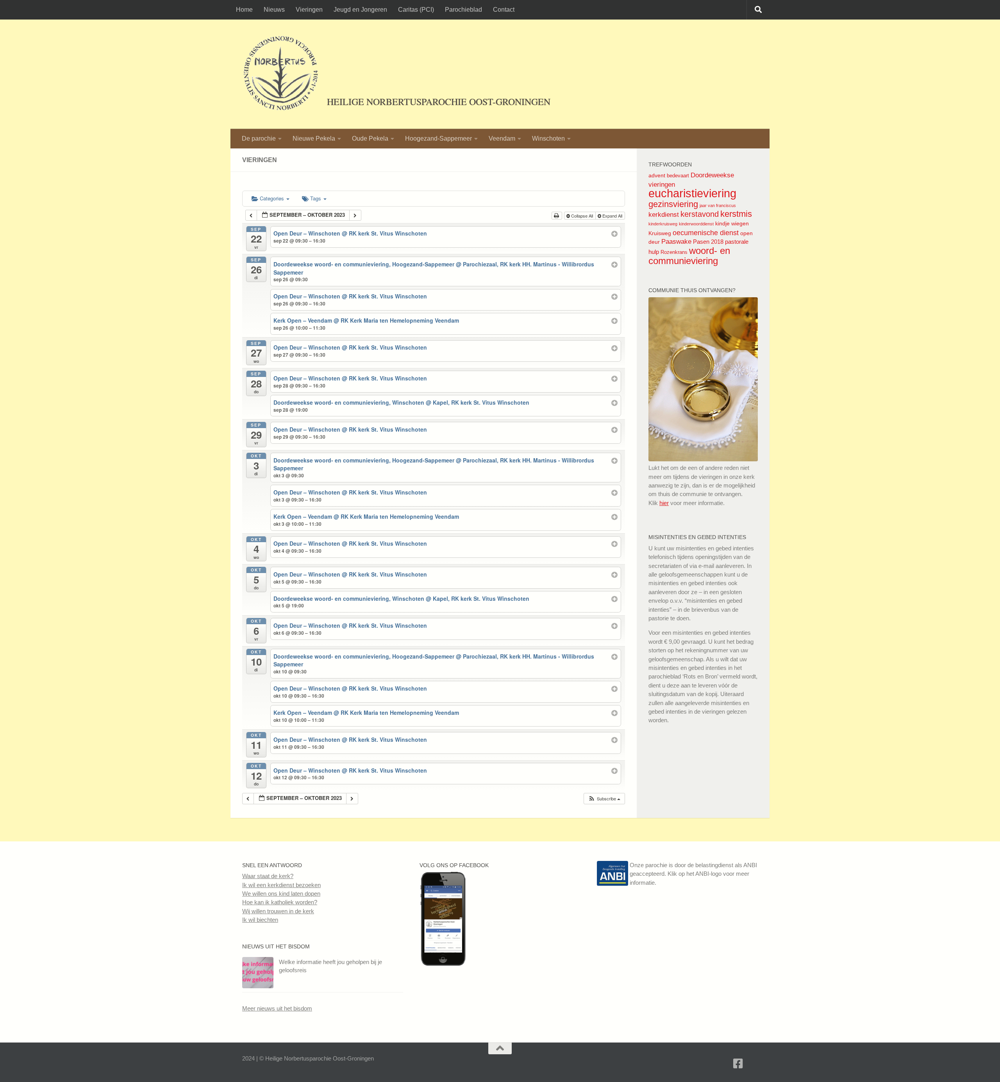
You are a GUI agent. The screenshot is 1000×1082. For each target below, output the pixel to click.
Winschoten (548, 138)
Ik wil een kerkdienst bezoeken (281, 885)
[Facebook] (738, 1063)
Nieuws (274, 9)
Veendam (502, 138)
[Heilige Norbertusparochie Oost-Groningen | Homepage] (280, 74)
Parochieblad (463, 9)
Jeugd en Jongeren (360, 9)
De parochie (259, 138)
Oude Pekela (370, 138)
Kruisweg (659, 233)
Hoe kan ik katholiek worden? (279, 902)
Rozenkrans (674, 252)
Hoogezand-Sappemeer (438, 138)
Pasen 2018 (708, 241)
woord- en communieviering (689, 255)
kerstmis (736, 214)
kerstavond (699, 214)
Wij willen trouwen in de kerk (278, 911)
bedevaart (678, 176)
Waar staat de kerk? (267, 876)
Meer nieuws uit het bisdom (277, 1008)
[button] (604, 798)
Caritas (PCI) (416, 9)
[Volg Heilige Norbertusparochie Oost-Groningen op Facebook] (443, 963)
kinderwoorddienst (696, 223)
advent (656, 175)
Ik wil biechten (260, 919)
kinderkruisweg (662, 223)
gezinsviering (673, 204)
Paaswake (676, 241)
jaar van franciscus (718, 205)
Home (244, 9)
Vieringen (309, 9)
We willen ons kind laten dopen (281, 893)
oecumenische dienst (706, 233)
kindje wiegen (732, 223)
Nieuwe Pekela (314, 138)
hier (664, 503)
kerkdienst (663, 214)
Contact (503, 9)
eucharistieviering (692, 193)
